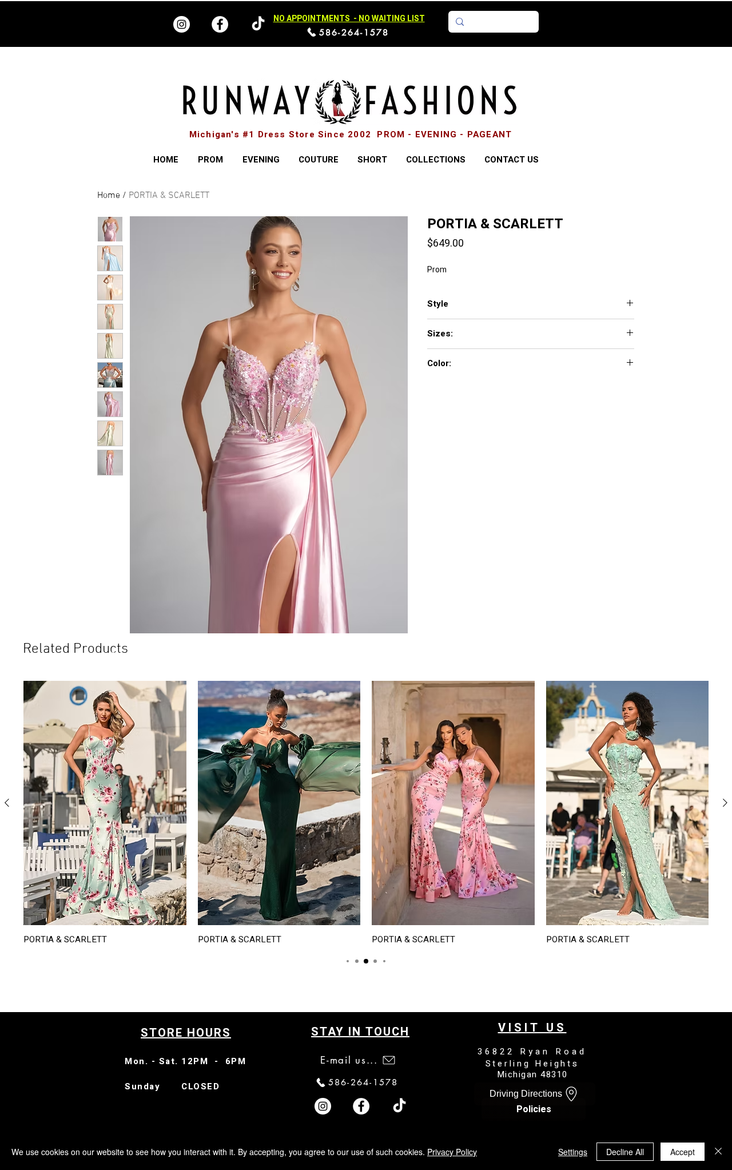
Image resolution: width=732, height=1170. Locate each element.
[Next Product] (725, 803)
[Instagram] (181, 24)
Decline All (625, 1151)
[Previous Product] (7, 803)
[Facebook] (220, 24)
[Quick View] (104, 803)
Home (108, 195)
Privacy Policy (452, 1151)
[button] (435, 160)
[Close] (718, 1152)
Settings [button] (572, 1151)
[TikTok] (399, 1106)
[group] (366, 812)
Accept (682, 1151)
